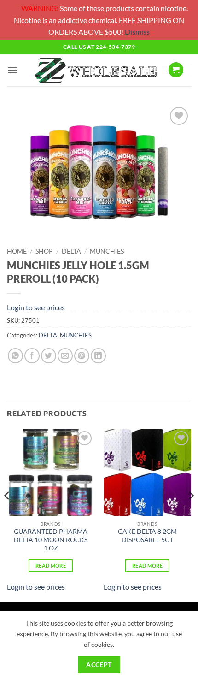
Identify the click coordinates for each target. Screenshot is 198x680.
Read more (50, 565)
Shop (44, 251)
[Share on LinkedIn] (98, 355)
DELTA (71, 251)
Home (17, 251)
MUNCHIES (107, 251)
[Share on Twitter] (48, 355)
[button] (12, 70)
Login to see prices (36, 307)
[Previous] (7, 514)
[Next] (190, 514)
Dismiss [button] (137, 31)
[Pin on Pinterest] (81, 355)
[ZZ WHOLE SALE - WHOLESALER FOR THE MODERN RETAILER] (95, 70)
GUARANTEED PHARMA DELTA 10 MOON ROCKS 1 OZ (50, 539)
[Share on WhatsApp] (15, 355)
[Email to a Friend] (65, 355)
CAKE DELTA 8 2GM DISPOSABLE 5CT (147, 536)
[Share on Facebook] (32, 355)
